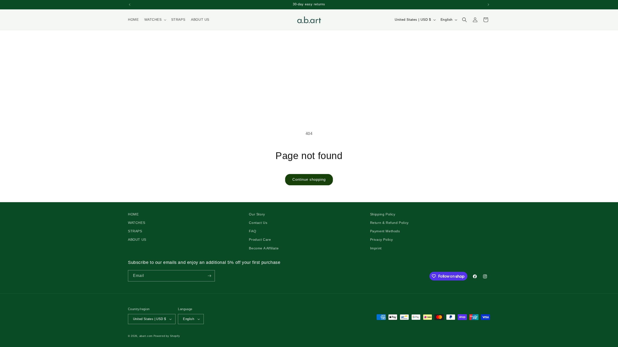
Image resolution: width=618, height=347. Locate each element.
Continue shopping (309, 179)
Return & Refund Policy (389, 223)
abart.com (146, 335)
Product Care (260, 239)
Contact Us (258, 223)
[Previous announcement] (129, 4)
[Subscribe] (209, 275)
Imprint (376, 248)
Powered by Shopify (167, 335)
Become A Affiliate (264, 248)
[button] (154, 19)
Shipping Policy (382, 214)
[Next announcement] (488, 4)
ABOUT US (137, 239)
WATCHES (136, 223)
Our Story (257, 214)
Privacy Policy (381, 239)
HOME (133, 214)
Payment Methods (385, 231)
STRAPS (135, 231)
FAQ (252, 231)
